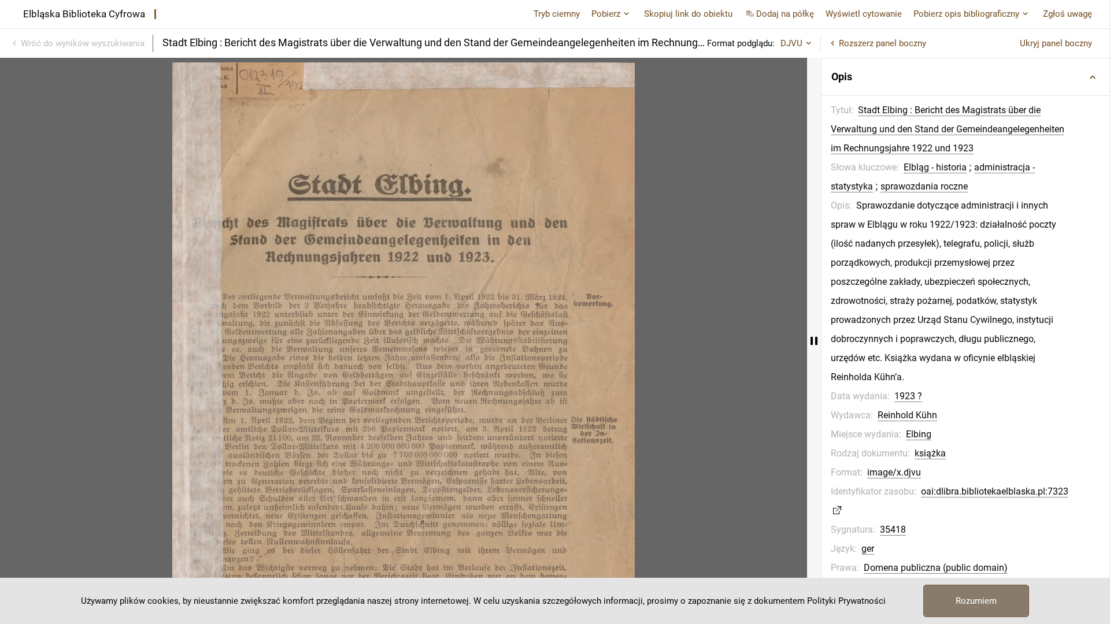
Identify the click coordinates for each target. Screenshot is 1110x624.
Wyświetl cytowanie (864, 14)
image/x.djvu (894, 472)
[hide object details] (814, 341)
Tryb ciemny (557, 14)
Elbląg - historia (935, 167)
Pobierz (605, 14)
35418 (893, 529)
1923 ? (908, 396)
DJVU (791, 43)
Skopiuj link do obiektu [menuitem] (688, 14)
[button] (965, 76)
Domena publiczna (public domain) (936, 567)
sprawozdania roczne (924, 186)
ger (867, 548)
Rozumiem (976, 601)
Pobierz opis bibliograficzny (966, 14)
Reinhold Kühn (907, 415)
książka (930, 453)
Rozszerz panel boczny (882, 43)
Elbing (918, 434)
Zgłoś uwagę (1067, 14)
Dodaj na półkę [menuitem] (785, 14)
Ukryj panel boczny (1056, 43)
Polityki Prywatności (846, 601)
